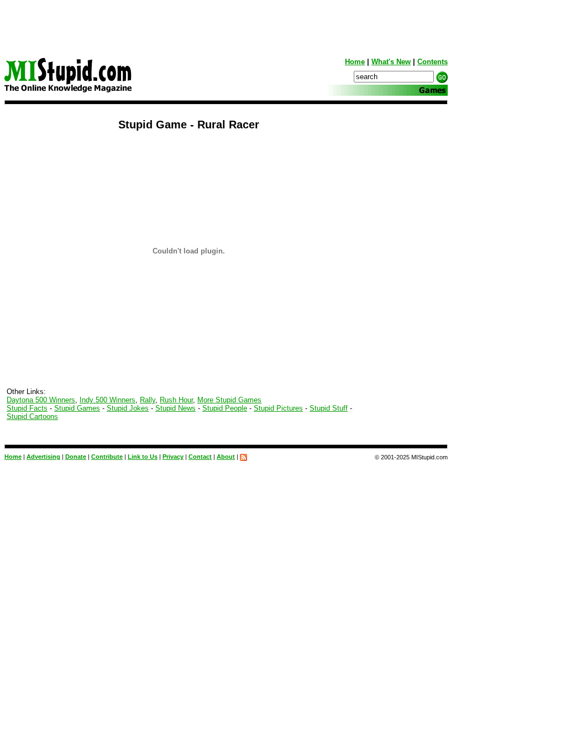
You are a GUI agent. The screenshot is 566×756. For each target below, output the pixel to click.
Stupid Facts (27, 408)
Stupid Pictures (278, 408)
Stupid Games (77, 408)
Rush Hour (176, 400)
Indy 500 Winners (107, 400)
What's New (391, 62)
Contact (200, 456)
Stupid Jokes (128, 408)
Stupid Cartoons (32, 416)
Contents (432, 62)
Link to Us (143, 456)
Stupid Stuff (329, 408)
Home (355, 62)
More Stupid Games (229, 400)
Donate (75, 456)
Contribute (107, 456)
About (226, 456)
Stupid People (224, 408)
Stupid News (175, 408)
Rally (147, 400)
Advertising (43, 456)
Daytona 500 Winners (41, 400)
